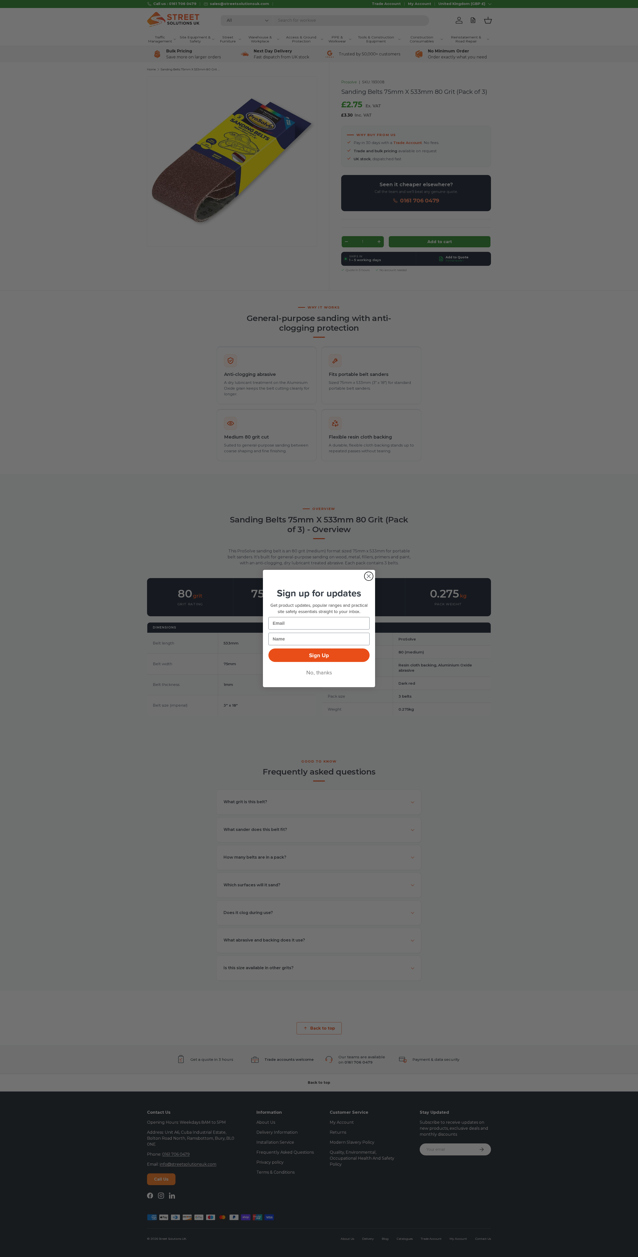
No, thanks (319, 672)
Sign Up (319, 655)
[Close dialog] (368, 576)
